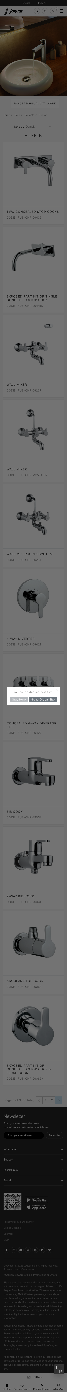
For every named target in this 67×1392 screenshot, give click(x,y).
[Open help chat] (59, 1369)
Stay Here (19, 699)
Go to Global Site (43, 699)
